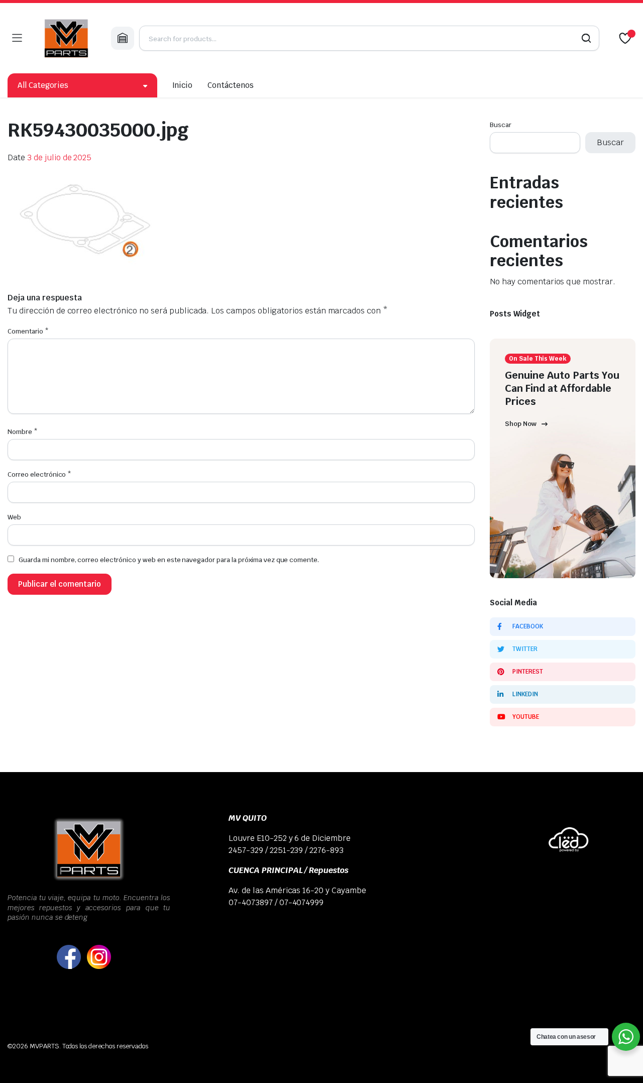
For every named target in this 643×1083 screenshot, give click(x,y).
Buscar (500, 125)
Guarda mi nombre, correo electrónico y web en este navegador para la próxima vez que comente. (169, 560)
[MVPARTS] (66, 38)
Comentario (28, 331)
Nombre (23, 431)
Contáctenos (230, 85)
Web (14, 517)
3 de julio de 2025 (59, 157)
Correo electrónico (39, 474)
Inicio (182, 85)
